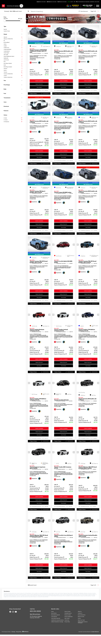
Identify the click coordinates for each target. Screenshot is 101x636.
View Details (39, 87)
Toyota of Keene (33, 93)
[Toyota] (3, 5)
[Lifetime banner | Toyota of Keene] (63, 18)
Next (100, 18)
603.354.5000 (41, 1)
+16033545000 (46, 93)
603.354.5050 (51, 1)
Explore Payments (39, 84)
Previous (27, 18)
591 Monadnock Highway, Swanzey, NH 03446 (88, 1)
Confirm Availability (39, 80)
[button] (49, 33)
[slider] (5, 21)
